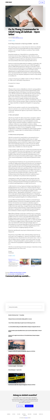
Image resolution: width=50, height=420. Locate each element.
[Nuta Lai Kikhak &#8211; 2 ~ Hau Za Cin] (25, 262)
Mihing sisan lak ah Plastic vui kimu (18, 272)
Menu (42, 2)
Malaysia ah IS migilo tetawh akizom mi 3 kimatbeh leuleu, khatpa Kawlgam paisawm (23, 336)
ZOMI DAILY (8, 2)
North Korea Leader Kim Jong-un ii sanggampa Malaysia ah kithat (21, 384)
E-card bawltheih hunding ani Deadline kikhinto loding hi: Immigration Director (24, 326)
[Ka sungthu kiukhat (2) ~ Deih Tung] (36, 262)
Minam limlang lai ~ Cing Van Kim (15, 369)
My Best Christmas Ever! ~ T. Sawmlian (16, 315)
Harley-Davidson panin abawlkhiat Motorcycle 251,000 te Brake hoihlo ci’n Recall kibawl (24, 331)
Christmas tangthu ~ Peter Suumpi (15, 366)
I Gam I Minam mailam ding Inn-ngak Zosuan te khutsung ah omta (21, 322)
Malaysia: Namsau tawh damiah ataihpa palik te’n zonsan (20, 319)
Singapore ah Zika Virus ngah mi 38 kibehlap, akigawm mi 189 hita (21, 351)
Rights (26, 417)
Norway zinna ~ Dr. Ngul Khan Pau (16, 274)
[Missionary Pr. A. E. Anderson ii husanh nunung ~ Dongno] (14, 263)
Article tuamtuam (29, 405)
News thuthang (20, 405)
